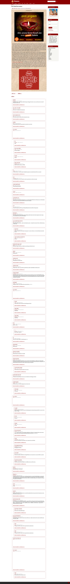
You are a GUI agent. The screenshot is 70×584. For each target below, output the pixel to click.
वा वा (13, 177)
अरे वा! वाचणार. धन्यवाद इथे (18, 508)
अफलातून (16, 423)
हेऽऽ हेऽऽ (16, 416)
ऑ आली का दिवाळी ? (16, 273)
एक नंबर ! (16, 155)
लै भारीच (16, 301)
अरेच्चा (15, 524)
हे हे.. (15, 141)
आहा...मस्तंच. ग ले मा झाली (16, 108)
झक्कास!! (14, 100)
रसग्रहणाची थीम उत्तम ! (16, 198)
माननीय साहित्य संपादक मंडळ (17, 374)
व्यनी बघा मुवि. (16, 389)
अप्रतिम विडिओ (16, 308)
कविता (27, 3)
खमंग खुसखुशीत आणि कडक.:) (19, 445)
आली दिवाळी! (15, 282)
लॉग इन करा (19, 105)
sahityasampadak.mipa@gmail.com (17, 62)
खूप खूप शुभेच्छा (15, 344)
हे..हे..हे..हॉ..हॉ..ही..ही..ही (18, 430)
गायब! (15, 573)
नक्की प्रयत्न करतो (15, 258)
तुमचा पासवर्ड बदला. (51, 30)
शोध (56, 1)
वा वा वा (14, 191)
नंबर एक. (16, 438)
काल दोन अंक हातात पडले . (16, 499)
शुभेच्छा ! (14, 251)
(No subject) (15, 129)
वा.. (13, 170)
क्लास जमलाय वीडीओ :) (18, 148)
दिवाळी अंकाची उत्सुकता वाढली (17, 244)
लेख (22, 3)
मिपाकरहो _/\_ (15, 474)
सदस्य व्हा (23, 105)
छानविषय (14, 122)
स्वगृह (12, 3)
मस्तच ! (14, 484)
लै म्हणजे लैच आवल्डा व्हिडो (18, 460)
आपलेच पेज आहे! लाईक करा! (17, 538)
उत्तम (13, 206)
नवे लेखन (16, 3)
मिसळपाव (16, 1)
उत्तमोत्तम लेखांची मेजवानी (16, 184)
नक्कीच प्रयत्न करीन (15, 265)
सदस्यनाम (50, 21)
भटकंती (33, 3)
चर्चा (24, 3)
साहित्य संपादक (15, 8)
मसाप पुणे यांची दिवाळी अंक (16, 516)
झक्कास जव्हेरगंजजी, (17, 162)
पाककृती (30, 3)
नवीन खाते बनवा (50, 29)
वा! (13, 337)
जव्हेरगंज (14, 467)
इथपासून (20, 369)
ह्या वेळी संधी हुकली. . (16, 382)
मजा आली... (16, 408)
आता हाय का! (16, 229)
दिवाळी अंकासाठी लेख (16, 359)
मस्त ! (14, 323)
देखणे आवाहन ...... (15, 213)
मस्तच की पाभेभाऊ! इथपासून (18, 367)
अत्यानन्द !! (14, 491)
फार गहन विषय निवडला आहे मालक (18, 221)
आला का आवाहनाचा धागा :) (16, 115)
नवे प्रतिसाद (19, 3)
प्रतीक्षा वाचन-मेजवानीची (16, 351)
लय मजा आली (16, 453)
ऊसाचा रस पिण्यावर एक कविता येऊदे (20, 237)
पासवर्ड (49, 24)
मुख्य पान (12, 4)
